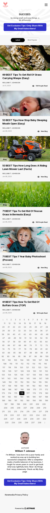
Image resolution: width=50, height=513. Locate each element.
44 (36, 334)
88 (31, 353)
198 (12, 404)
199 (18, 404)
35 (36, 331)
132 (46, 371)
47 (3, 338)
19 (45, 323)
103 (15, 360)
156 (46, 382)
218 (46, 411)
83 (3, 353)
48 (9, 338)
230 (31, 419)
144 (21, 378)
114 (34, 364)
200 (24, 404)
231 (38, 419)
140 (46, 375)
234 (13, 422)
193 (27, 400)
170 (34, 389)
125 (3, 371)
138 (34, 375)
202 (37, 404)
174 (9, 393)
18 (40, 323)
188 (46, 397)
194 (34, 400)
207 (25, 408)
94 (14, 356)
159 (15, 386)
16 (30, 323)
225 (44, 415)
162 (33, 386)
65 (3, 345)
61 (30, 342)
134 (9, 375)
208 (31, 408)
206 (18, 408)
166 (9, 389)
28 (47, 327)
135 (15, 375)
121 (27, 367)
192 (21, 400)
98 (35, 356)
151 (16, 382)
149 (3, 382)
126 (9, 371)
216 (34, 411)
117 (4, 367)
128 (22, 371)
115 (39, 364)
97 (30, 356)
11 (4, 323)
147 (40, 378)
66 (9, 345)
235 (19, 422)
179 (40, 393)
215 (28, 411)
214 (21, 411)
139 (40, 375)
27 (41, 327)
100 (46, 356)
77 (20, 349)
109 (4, 364)
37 (47, 331)
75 (9, 349)
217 (40, 411)
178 (34, 393)
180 (46, 393)
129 (28, 371)
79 (30, 349)
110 (11, 364)
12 (9, 323)
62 (35, 342)
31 (14, 331)
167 (15, 389)
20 (3, 327)
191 (15, 400)
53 (36, 338)
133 (3, 375)
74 (3, 349)
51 (25, 338)
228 (18, 419)
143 (15, 378)
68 (20, 345)
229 (25, 419)
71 (36, 345)
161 (28, 386)
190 (9, 400)
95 (19, 356)
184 (21, 397)
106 (34, 360)
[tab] (18, 40)
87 (25, 353)
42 (25, 334)
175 (15, 393)
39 (8, 334)
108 (46, 360)
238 (39, 422)
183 (15, 397)
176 (21, 393)
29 (3, 331)
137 (28, 375)
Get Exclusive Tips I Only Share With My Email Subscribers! (25, 27)
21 (9, 327)
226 (5, 419)
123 (39, 367)
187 (40, 397)
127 (15, 371)
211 (3, 411)
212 (9, 411)
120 (21, 367)
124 (45, 367)
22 (14, 327)
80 (36, 349)
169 (28, 389)
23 (19, 327)
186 (34, 397)
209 (38, 408)
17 (35, 323)
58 (14, 342)
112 (22, 364)
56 (3, 342)
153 (28, 382)
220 (12, 415)
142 (9, 378)
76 (14, 349)
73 (47, 345)
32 (19, 331)
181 (3, 397)
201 (31, 404)
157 (3, 386)
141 (3, 378)
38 (3, 334)
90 (42, 353)
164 (46, 386)
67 (14, 345)
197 (5, 404)
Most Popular (32, 40)
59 (19, 342)
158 (9, 386)
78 (25, 349)
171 (40, 389)
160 (21, 386)
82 (47, 349)
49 (15, 338)
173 (3, 393)
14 (20, 323)
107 (40, 360)
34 (30, 331)
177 (28, 393)
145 (28, 378)
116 (45, 364)
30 (9, 331)
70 (30, 345)
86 (20, 353)
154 (34, 382)
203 (44, 404)
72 (41, 345)
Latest (18, 40)
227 (12, 419)
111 (16, 364)
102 (9, 360)
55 (47, 338)
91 (47, 353)
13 (15, 323)
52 (30, 338)
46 (47, 334)
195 (40, 400)
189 (3, 400)
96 (25, 356)
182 (9, 397)
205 (12, 408)
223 (31, 415)
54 (41, 338)
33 (25, 331)
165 (3, 389)
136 (21, 375)
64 (46, 342)
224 (38, 415)
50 (20, 338)
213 (15, 411)
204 (5, 408)
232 (44, 419)
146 (34, 378)
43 (30, 334)
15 (25, 323)
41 (19, 334)
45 (41, 334)
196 (46, 400)
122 (33, 367)
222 (24, 415)
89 (36, 353)
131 (40, 371)
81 (41, 349)
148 (46, 378)
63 (41, 342)
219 (5, 415)
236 (26, 422)
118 (9, 367)
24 (25, 327)
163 (40, 386)
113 (28, 364)
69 (25, 345)
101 (3, 360)
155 (40, 382)
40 (14, 334)
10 (46, 320)
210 (44, 408)
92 (3, 356)
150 (10, 382)
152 (22, 382)
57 (9, 342)
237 (33, 422)
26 (36, 327)
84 (9, 353)
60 (25, 342)
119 (15, 367)
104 (21, 360)
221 (18, 415)
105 (28, 360)
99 (41, 356)
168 (22, 389)
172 (46, 389)
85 (14, 353)
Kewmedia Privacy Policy (16, 495)
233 (6, 422)
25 (30, 327)
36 (41, 331)
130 (34, 371)
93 (8, 356)
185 (28, 397)
